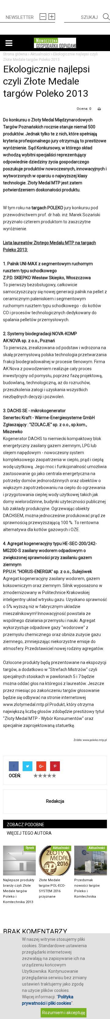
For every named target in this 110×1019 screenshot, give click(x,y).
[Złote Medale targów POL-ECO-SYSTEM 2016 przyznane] (55, 860)
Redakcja (55, 801)
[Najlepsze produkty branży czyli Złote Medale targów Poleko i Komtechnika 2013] (19, 860)
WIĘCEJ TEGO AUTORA (29, 833)
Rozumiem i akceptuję (63, 1012)
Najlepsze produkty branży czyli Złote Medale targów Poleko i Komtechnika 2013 (18, 891)
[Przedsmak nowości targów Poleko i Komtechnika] (90, 860)
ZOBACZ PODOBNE (25, 824)
